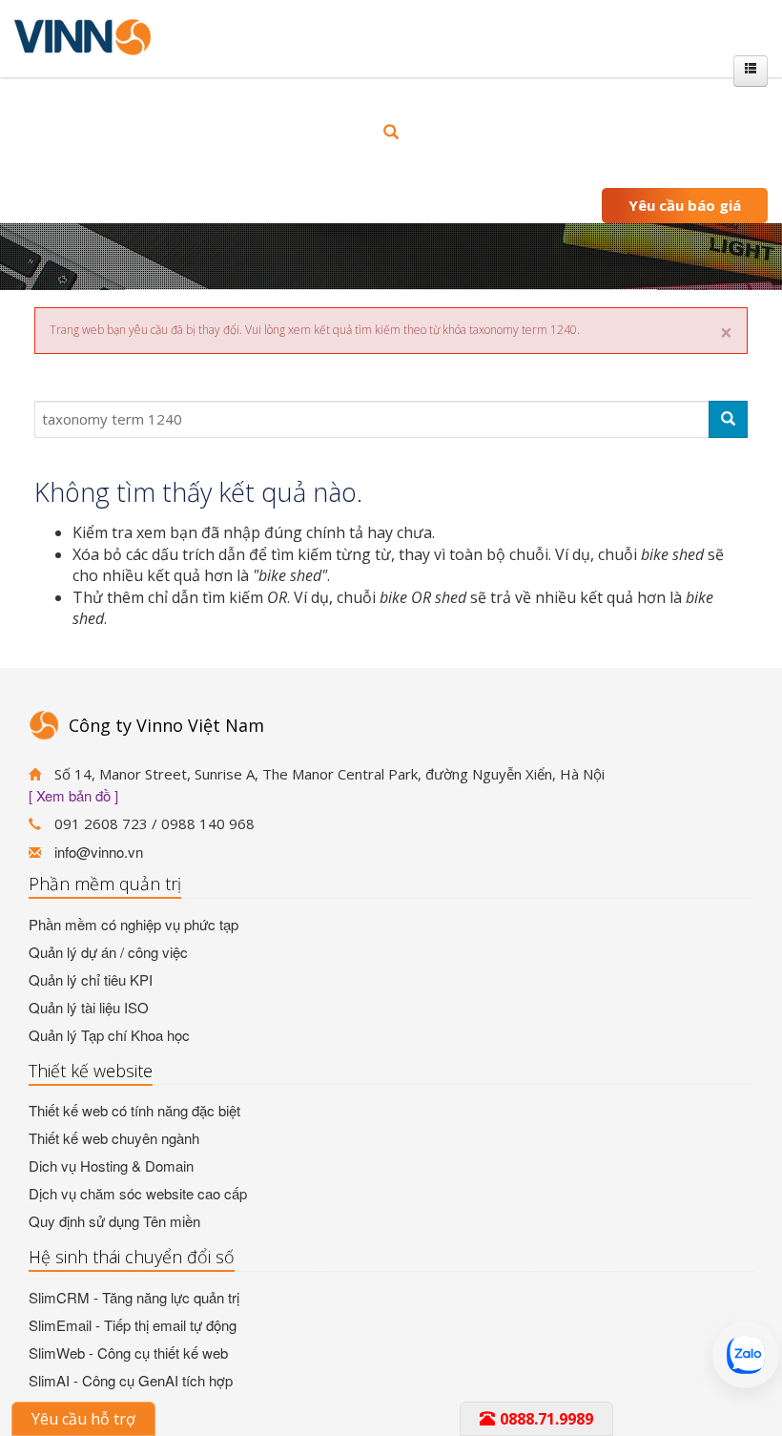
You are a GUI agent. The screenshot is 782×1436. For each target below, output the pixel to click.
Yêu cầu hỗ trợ (83, 1418)
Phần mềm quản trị (105, 883)
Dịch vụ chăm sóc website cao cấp (138, 1193)
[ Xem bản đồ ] (73, 795)
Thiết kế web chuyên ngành (114, 1138)
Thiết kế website (91, 1070)
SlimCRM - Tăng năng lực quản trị (134, 1297)
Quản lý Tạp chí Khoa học (109, 1035)
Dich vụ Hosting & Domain (111, 1165)
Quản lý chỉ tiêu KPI (91, 979)
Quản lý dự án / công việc (108, 952)
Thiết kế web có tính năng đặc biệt (134, 1110)
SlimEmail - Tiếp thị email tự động (133, 1325)
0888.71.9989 (546, 1418)
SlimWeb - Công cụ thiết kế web (128, 1352)
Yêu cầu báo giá (684, 205)
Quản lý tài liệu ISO (89, 1007)
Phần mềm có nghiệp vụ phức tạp (133, 924)
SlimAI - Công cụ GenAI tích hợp (131, 1380)
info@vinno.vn (98, 852)
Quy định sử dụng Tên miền (114, 1221)
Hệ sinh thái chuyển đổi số (132, 1256)
